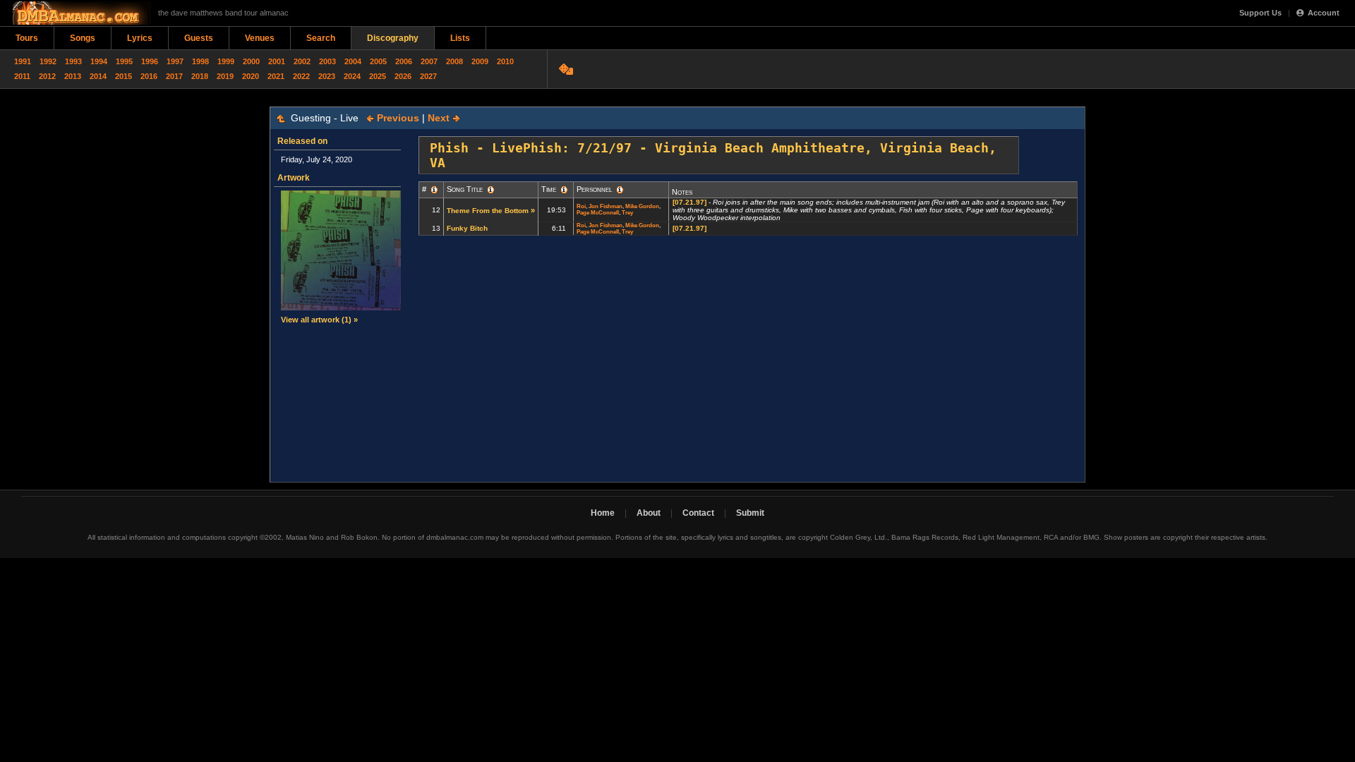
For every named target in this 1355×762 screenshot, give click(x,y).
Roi (581, 206)
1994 (98, 61)
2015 (123, 76)
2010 (505, 61)
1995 (124, 61)
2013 (72, 76)
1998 (200, 61)
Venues (260, 38)
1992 (48, 61)
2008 (454, 61)
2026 (403, 76)
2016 (148, 76)
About (649, 513)
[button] (434, 189)
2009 (479, 61)
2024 (352, 76)
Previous (396, 117)
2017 (174, 76)
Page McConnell (598, 213)
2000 (251, 61)
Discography (392, 38)
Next (440, 117)
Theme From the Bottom (488, 210)
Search (320, 38)
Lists (460, 38)
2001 (276, 61)
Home (603, 513)
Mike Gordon (642, 206)
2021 (275, 76)
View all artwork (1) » (319, 319)
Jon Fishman (605, 206)
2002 (302, 61)
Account (1323, 12)
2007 (429, 61)
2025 (377, 76)
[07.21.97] (689, 202)
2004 (352, 61)
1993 (73, 61)
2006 (403, 61)
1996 (149, 61)
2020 (250, 76)
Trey (627, 213)
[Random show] (568, 69)
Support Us (1260, 12)
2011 (22, 76)
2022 (301, 76)
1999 (225, 61)
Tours (27, 38)
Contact (698, 513)
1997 (175, 61)
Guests (198, 38)
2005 (378, 61)
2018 (199, 76)
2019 (225, 76)
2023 (326, 76)
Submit (750, 513)
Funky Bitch (467, 228)
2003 (327, 61)
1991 (22, 61)
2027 (428, 76)
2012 (47, 76)
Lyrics (139, 38)
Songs (82, 38)
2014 (98, 76)
